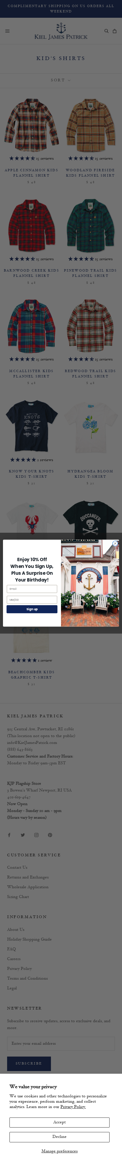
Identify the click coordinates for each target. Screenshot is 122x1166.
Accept (59, 1122)
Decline (59, 1137)
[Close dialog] (115, 543)
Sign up (32, 609)
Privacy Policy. (73, 1107)
